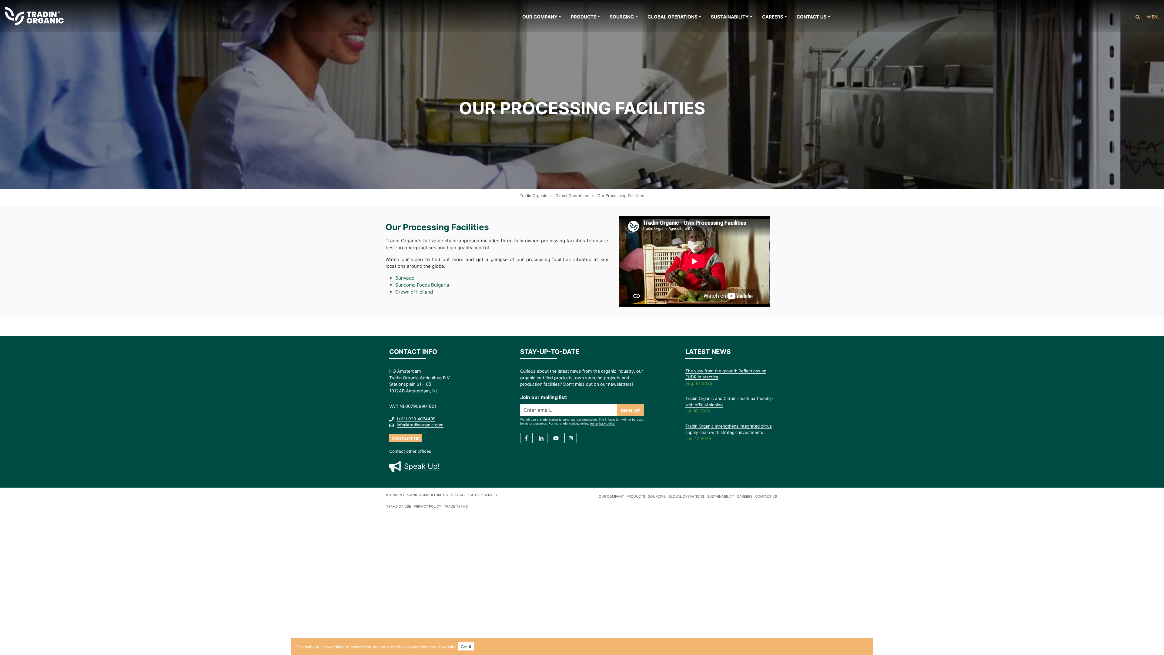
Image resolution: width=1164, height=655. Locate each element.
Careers (772, 17)
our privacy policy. (602, 423)
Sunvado (404, 278)
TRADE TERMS (456, 506)
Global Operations (672, 17)
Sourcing (622, 17)
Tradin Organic (533, 195)
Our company (539, 17)
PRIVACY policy (427, 506)
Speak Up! (422, 466)
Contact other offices (410, 451)
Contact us (812, 17)
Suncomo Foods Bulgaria (422, 285)
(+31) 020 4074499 (416, 418)
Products (584, 17)
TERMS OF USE (398, 506)
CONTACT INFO (413, 351)
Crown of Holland (414, 292)
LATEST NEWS (708, 351)
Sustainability (730, 17)
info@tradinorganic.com (420, 424)
